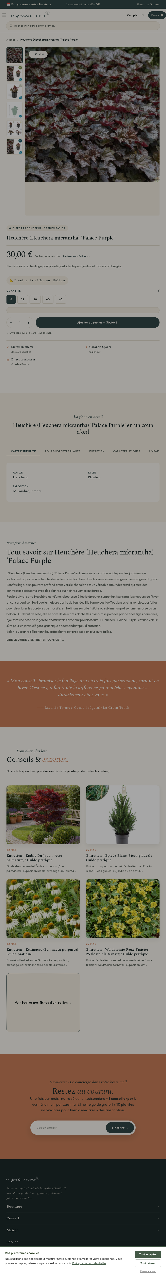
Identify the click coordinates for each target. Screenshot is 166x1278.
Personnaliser (148, 1271)
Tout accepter (148, 1254)
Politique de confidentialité (89, 1263)
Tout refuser (147, 1263)
